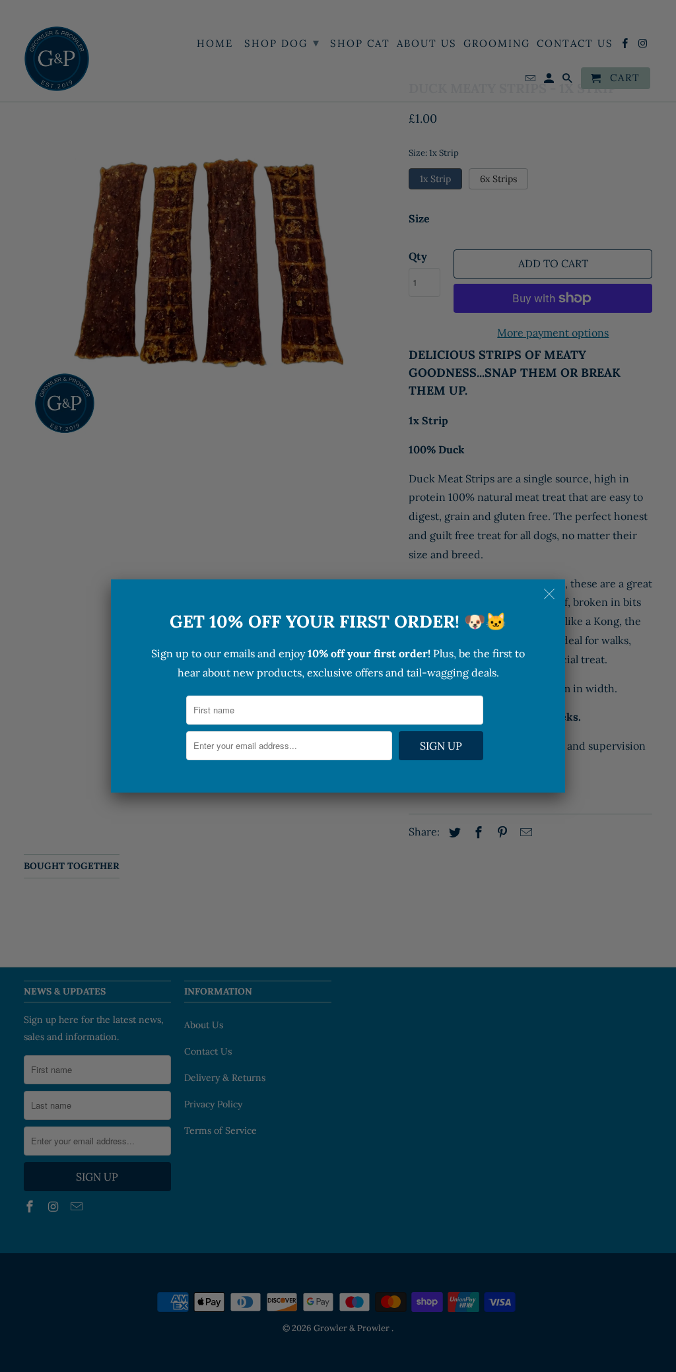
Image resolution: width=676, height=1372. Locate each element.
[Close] (550, 593)
